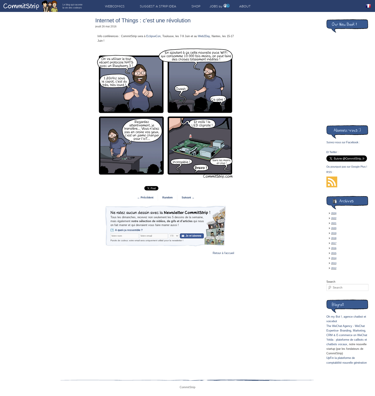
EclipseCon (153, 36)
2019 (333, 233)
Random (167, 197)
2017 (333, 243)
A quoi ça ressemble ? (129, 230)
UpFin (330, 358)
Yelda (329, 339)
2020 (333, 228)
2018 (333, 238)
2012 (333, 268)
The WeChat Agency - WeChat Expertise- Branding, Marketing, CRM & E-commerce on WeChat (346, 330)
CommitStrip (30, 6)
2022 (333, 218)
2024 (333, 213)
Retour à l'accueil (223, 253)
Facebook (352, 142)
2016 (333, 248)
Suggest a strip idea (158, 6)
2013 (333, 263)
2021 (333, 223)
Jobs (213, 6)
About (245, 6)
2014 (333, 258)
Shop (195, 6)
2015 (333, 253)
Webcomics (115, 6)
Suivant (188, 197)
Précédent (145, 197)
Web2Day (204, 36)
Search (330, 281)
